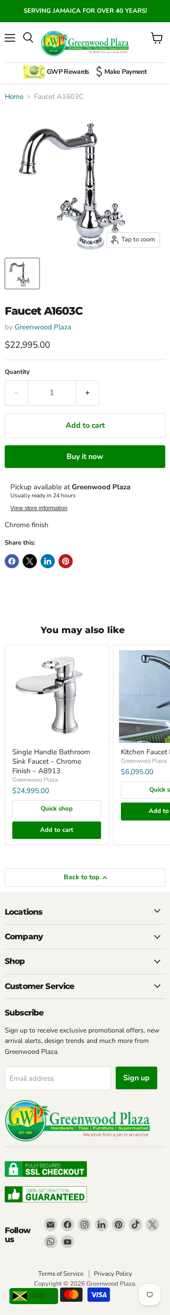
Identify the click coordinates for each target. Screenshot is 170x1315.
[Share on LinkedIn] (48, 561)
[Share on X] (30, 561)
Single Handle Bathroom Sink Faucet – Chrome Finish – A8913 (51, 761)
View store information (39, 508)
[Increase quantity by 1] (87, 392)
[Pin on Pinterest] (66, 561)
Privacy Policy (113, 1274)
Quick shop (57, 808)
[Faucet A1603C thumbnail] (22, 273)
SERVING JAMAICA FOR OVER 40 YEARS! (85, 11)
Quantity (17, 372)
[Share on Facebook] (12, 561)
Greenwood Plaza (43, 327)
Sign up (136, 1078)
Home (14, 97)
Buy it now (85, 456)
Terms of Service (61, 1274)
